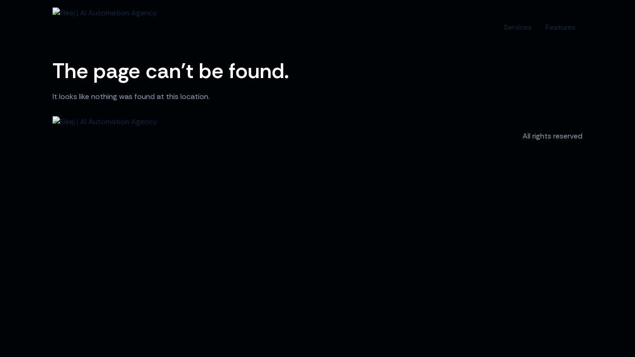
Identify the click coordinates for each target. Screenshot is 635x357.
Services (518, 27)
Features (560, 27)
